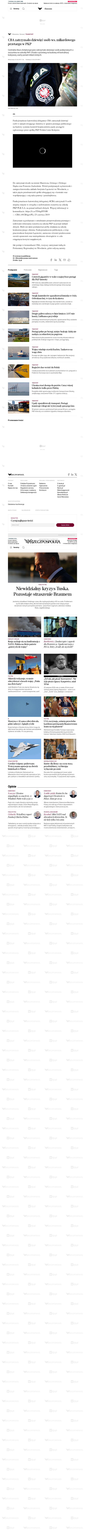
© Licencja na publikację (22, 256)
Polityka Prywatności (27, 483)
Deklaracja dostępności (28, 492)
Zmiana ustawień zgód (28, 486)
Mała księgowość (63, 490)
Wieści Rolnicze (62, 495)
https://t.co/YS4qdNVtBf (36, 211)
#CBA (52, 201)
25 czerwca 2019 (42, 214)
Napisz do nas (13, 488)
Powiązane (12, 270)
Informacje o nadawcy (28, 490)
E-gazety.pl (61, 486)
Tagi (56, 270)
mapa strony (12, 510)
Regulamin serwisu (27, 488)
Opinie (12, 786)
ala (14, 114)
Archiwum (42, 490)
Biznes (22, 34)
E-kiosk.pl (60, 483)
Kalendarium (26, 510)
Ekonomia (48, 9)
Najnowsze (42, 270)
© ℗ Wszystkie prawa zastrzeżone (25, 258)
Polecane (28, 270)
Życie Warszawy (63, 497)
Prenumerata (44, 488)
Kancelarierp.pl (62, 492)
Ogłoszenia (43, 486)
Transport (29, 34)
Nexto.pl (60, 488)
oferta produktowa (42, 510)
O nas (10, 483)
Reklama (42, 483)
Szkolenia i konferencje (16, 504)
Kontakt (10, 486)
